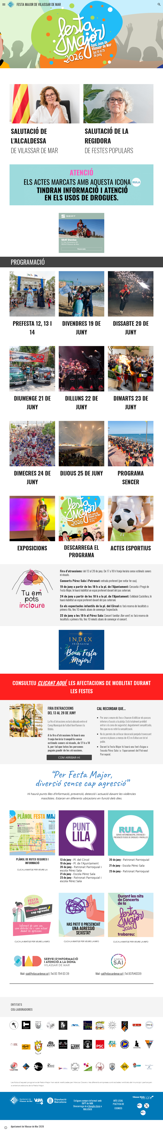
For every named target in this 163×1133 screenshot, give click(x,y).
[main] (45, 140)
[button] (4, 4)
